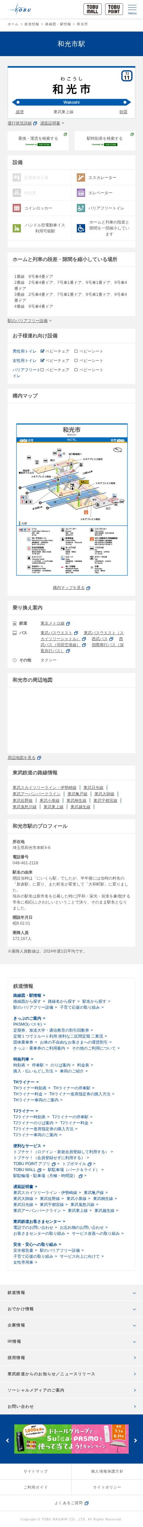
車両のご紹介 (72, 1071)
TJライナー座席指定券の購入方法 (43, 1129)
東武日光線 (93, 787)
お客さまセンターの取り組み (39, 1233)
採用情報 (16, 1357)
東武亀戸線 (77, 794)
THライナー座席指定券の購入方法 (79, 1094)
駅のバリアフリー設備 (28, 320)
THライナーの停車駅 (71, 1088)
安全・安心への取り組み (35, 1244)
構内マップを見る (69, 587)
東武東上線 (54, 807)
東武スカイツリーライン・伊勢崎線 (44, 787)
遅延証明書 (50, 123)
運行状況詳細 (20, 123)
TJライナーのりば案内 (33, 1123)
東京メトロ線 (53, 623)
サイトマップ (36, 1471)
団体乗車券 (23, 1042)
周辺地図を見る (22, 757)
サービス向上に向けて (80, 1256)
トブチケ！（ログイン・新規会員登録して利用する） (61, 1151)
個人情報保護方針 (107, 1471)
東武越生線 (80, 807)
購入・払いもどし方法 (33, 1071)
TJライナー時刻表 (29, 1117)
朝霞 (123, 112)
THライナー (24, 1082)
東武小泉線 (50, 800)
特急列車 (21, 1059)
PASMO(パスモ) (27, 1024)
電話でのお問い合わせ (33, 1227)
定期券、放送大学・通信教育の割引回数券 (51, 1030)
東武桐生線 (76, 800)
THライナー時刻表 (30, 1088)
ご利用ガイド (36, 1487)
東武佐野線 (23, 800)
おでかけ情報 (21, 1309)
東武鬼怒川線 (25, 807)
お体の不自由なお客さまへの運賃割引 (74, 1042)
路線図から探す (27, 1001)
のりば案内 (61, 1065)
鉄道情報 (32, 24)
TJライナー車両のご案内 (35, 1135)
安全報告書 (23, 1250)
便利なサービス (27, 1146)
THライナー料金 (28, 1094)
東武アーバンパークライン (37, 794)
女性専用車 (23, 1262)
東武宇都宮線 (105, 800)
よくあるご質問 (69, 1503)
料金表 (83, 1065)
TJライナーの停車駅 (70, 1117)
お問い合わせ (21, 1406)
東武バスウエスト (56, 633)
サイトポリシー (107, 1487)
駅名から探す (94, 1001)
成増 (20, 112)
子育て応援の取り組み (80, 1007)
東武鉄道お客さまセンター (37, 1221)
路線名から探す (62, 1001)
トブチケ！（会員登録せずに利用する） (49, 1157)
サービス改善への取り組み (96, 1233)
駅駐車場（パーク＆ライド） (74, 1169)
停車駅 (38, 1065)
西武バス (100, 638)
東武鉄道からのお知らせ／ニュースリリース (51, 1374)
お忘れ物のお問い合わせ (82, 1227)
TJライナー (23, 1111)
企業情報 (16, 1325)
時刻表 (19, 1065)
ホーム (13, 24)
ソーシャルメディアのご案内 (36, 1390)
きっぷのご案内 (27, 1018)
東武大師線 (104, 794)
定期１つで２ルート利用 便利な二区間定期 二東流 (58, 1036)
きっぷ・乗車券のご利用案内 (39, 1048)
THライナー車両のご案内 (36, 1100)
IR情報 (14, 1341)
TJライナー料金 (74, 1123)
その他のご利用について (94, 1048)
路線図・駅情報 (58, 24)
